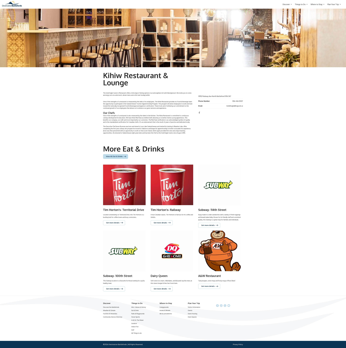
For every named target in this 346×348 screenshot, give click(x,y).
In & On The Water (137, 320)
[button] (287, 4)
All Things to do (136, 333)
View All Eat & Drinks (114, 156)
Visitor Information (194, 307)
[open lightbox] (173, 38)
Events (190, 310)
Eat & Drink (135, 310)
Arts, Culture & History (138, 307)
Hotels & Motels (165, 310)
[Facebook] (225, 305)
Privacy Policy (238, 344)
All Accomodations (166, 314)
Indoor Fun (134, 327)
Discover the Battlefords (111, 307)
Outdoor (134, 323)
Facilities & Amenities (110, 314)
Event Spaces (192, 317)
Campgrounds (164, 307)
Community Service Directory (112, 317)
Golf (132, 330)
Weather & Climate (109, 310)
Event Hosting (192, 314)
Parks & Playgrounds (137, 314)
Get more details (112, 223)
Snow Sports (135, 317)
